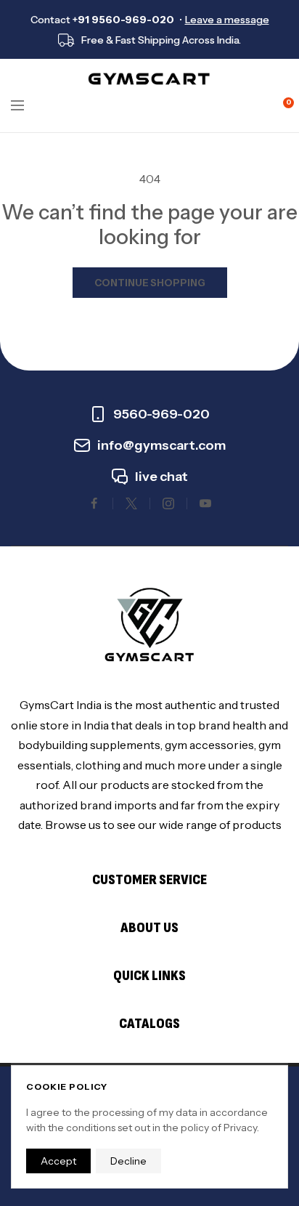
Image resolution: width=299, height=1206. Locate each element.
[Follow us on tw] (131, 503)
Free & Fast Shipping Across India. (161, 39)
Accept (58, 1160)
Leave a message (227, 19)
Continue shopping (149, 282)
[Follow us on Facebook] (94, 503)
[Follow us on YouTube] (205, 503)
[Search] (47, 105)
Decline (128, 1160)
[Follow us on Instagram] (168, 503)
